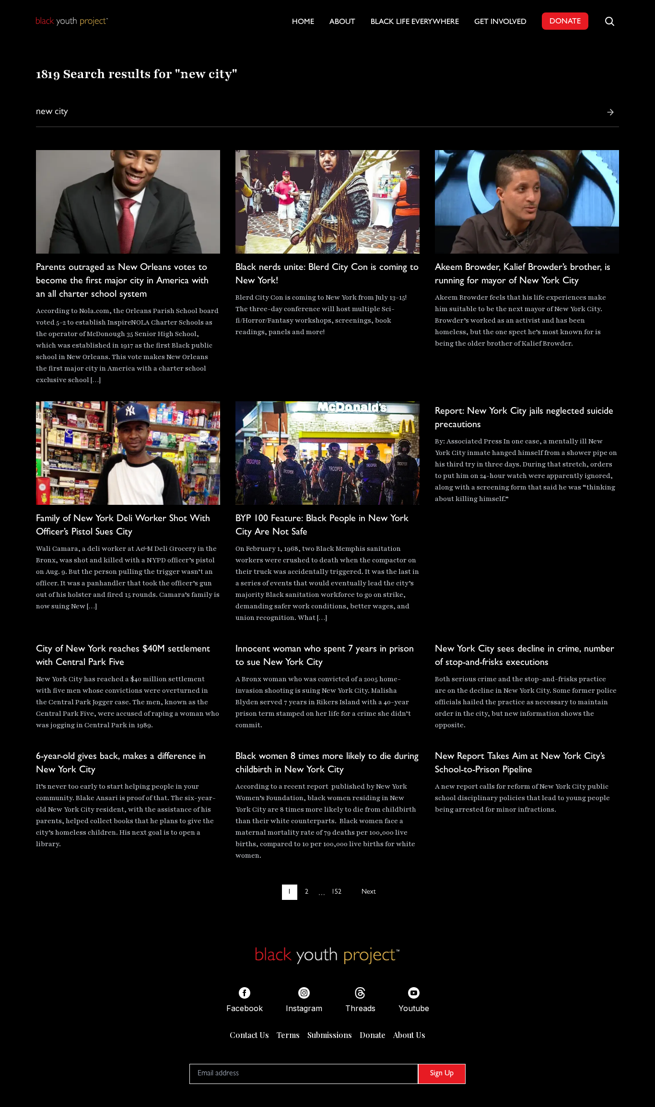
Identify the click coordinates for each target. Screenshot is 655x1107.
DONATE (565, 22)
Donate (373, 1035)
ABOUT (342, 22)
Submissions (329, 1035)
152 (336, 892)
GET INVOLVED (500, 22)
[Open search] (609, 21)
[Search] (610, 112)
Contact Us (249, 1035)
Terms (288, 1035)
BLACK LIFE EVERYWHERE (415, 22)
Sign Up (442, 1074)
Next (368, 892)
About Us (409, 1035)
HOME (303, 22)
